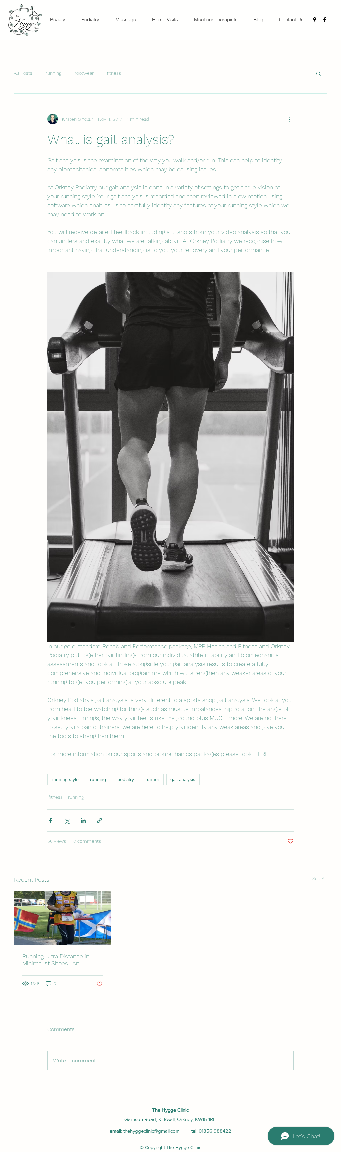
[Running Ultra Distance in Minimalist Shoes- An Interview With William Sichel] (62, 918)
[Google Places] (314, 19)
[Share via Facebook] (50, 820)
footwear (84, 73)
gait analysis (182, 779)
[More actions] (290, 119)
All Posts (23, 73)
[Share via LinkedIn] (83, 820)
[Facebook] (324, 19)
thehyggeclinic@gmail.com (151, 1131)
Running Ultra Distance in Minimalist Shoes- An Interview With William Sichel (61, 960)
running (53, 73)
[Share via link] (99, 820)
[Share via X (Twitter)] (67, 820)
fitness (114, 73)
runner (152, 779)
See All (319, 878)
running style (65, 779)
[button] (318, 73)
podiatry (125, 779)
